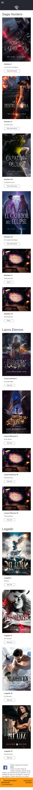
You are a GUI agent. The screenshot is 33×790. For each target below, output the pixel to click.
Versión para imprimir (9, 780)
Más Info (9, 758)
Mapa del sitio (5, 782)
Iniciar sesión (28, 780)
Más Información (12, 243)
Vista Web (28, 782)
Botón (8, 282)
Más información (12, 71)
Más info (9, 385)
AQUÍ (12, 767)
